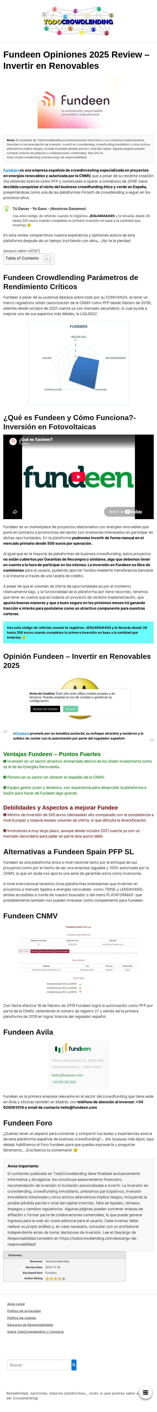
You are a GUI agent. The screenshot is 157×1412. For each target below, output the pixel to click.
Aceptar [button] (71, 708)
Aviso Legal (16, 1304)
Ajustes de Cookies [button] (45, 708)
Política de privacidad (24, 1311)
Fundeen (11, 170)
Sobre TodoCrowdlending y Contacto (35, 1331)
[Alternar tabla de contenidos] (45, 258)
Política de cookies (21, 1317)
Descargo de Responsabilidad (30, 1324)
